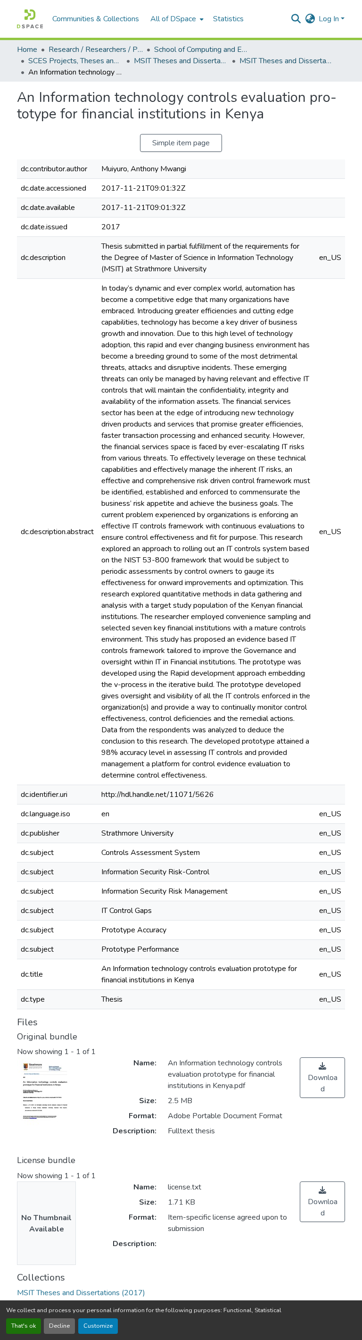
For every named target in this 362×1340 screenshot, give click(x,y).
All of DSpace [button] (173, 19)
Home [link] (27, 49)
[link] (322, 1077)
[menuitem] (176, 19)
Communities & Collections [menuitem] (95, 19)
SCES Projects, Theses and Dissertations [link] (75, 61)
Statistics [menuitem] (228, 19)
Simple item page (181, 143)
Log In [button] (330, 19)
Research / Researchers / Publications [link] (96, 49)
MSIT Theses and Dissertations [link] (181, 61)
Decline (59, 1326)
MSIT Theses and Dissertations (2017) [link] (286, 61)
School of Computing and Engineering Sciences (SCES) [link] (201, 49)
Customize (98, 1326)
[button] (30, 18)
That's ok (23, 1326)
